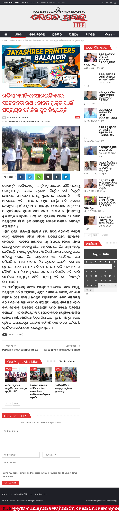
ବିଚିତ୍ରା (90, 34)
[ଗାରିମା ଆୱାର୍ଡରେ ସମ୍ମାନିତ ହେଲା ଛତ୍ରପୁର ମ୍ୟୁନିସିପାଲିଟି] (16, 374)
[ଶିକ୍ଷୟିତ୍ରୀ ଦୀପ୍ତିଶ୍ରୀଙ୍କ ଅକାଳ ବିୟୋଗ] (90, 220)
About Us (35, 2)
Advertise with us (48, 2)
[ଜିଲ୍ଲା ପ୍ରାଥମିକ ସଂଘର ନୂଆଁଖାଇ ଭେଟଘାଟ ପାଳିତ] (90, 77)
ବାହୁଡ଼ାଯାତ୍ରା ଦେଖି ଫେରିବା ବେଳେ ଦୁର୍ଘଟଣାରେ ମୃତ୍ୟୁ (108, 113)
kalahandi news (15, 335)
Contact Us (61, 2)
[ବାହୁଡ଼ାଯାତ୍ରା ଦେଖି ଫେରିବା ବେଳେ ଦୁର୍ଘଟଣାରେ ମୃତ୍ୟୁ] (90, 113)
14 (110, 276)
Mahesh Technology (108, 500)
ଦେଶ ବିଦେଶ (37, 34)
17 (91, 280)
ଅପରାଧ (74, 34)
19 (101, 280)
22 (114, 280)
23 (87, 285)
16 (87, 280)
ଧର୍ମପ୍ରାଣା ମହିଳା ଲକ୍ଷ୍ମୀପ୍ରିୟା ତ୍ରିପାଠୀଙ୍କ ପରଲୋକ (107, 96)
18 (96, 280)
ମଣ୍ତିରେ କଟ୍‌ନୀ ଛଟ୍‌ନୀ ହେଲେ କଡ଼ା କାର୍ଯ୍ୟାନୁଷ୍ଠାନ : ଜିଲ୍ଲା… (108, 183)
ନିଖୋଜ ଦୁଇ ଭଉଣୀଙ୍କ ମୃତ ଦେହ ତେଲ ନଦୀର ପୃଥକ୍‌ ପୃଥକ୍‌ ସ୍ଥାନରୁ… (100, 202)
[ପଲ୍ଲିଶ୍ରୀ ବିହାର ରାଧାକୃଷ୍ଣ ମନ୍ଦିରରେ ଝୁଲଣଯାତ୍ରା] (66, 374)
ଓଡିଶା (18, 34)
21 (110, 280)
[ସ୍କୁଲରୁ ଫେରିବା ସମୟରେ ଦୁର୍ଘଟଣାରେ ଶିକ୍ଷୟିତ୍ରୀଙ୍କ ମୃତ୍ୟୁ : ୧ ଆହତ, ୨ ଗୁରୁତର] (90, 57)
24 (91, 285)
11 (96, 276)
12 (101, 276)
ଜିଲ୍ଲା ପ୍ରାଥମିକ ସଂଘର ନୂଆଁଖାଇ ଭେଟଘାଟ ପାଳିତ (107, 76)
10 (91, 276)
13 (105, 276)
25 (96, 285)
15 (114, 276)
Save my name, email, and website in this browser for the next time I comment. (40, 474)
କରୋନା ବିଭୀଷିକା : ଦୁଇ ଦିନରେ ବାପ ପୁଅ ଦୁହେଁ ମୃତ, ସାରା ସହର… (108, 166)
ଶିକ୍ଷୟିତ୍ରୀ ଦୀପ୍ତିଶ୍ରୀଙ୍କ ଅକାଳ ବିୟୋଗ (106, 220)
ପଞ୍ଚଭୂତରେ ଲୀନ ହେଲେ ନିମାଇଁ (108, 148)
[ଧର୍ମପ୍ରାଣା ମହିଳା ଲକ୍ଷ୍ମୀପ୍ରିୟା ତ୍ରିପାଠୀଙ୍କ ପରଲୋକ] (90, 95)
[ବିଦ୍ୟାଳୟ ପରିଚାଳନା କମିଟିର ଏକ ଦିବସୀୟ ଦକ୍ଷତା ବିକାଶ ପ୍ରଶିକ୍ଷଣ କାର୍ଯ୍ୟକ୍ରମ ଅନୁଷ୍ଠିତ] (41, 374)
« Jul (86, 293)
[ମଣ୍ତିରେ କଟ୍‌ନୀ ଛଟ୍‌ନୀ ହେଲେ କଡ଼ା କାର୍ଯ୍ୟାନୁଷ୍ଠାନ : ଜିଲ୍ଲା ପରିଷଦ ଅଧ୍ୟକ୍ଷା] (90, 183)
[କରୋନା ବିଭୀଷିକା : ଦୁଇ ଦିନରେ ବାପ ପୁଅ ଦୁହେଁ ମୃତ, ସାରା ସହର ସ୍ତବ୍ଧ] (90, 165)
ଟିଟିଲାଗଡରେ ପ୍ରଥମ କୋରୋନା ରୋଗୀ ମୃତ (20, 349)
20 (105, 280)
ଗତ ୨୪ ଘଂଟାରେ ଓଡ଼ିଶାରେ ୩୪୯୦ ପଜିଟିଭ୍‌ (62, 349)
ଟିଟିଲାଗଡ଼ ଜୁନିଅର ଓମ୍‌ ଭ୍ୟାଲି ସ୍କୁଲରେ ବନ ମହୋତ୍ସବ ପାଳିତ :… (100, 132)
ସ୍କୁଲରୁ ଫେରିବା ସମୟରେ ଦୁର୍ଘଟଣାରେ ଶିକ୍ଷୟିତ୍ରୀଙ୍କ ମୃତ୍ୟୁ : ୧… (100, 59)
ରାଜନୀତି (57, 34)
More (108, 34)
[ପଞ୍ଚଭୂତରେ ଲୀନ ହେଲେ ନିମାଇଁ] (90, 150)
